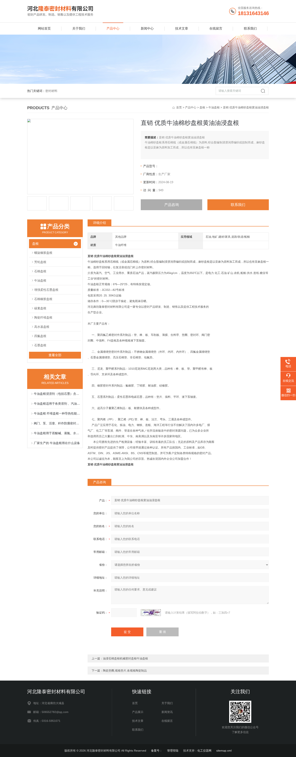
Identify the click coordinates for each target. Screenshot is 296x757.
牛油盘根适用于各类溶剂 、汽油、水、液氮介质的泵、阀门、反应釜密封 (57, 403)
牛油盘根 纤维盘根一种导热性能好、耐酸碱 (57, 413)
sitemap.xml (224, 750)
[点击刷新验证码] (151, 612)
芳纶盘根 (40, 262)
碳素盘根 (40, 308)
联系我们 (250, 28)
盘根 (202, 107)
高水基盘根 (41, 326)
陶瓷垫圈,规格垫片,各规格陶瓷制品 (125, 670)
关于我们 (78, 28)
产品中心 (113, 28)
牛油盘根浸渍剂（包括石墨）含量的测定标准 (57, 393)
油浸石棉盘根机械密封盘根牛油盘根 (125, 658)
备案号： (156, 750)
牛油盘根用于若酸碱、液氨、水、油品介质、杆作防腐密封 (57, 433)
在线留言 (215, 28)
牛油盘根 (214, 107)
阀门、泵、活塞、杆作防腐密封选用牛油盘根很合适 (57, 423)
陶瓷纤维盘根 (43, 317)
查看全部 (55, 355)
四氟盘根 (40, 336)
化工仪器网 (204, 750)
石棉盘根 (40, 271)
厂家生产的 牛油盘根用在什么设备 (57, 443)
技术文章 (181, 28)
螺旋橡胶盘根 (43, 252)
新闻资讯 (167, 712)
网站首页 (44, 28)
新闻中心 (147, 28)
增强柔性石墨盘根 (46, 289)
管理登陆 (172, 750)
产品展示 (137, 712)
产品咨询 (171, 205)
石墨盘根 (40, 345)
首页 (179, 107)
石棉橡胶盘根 (43, 299)
